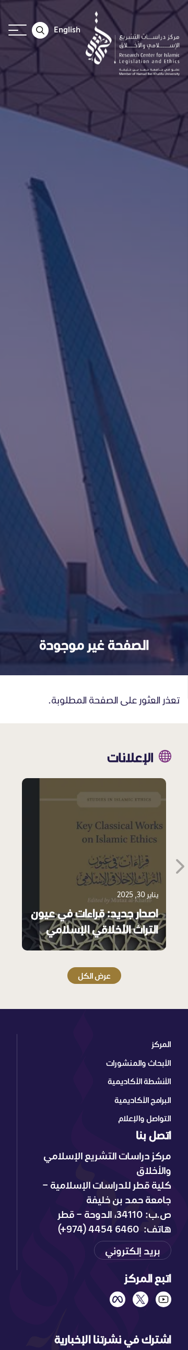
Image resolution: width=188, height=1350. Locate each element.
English (67, 29)
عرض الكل (94, 975)
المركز (161, 1044)
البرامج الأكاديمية (142, 1100)
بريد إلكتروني (132, 1250)
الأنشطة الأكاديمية (139, 1081)
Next (179, 864)
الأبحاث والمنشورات (138, 1063)
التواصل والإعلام (144, 1118)
